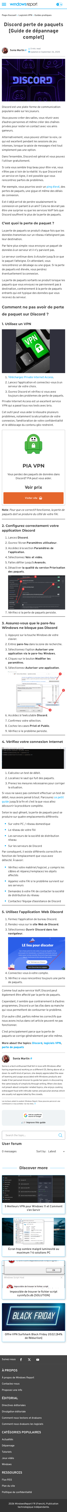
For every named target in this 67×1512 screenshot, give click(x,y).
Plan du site (8, 1486)
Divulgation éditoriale (14, 1411)
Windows (7, 1464)
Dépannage (8, 1445)
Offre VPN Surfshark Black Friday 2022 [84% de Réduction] (33, 1336)
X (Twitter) (29, 1359)
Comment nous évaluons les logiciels (22, 1424)
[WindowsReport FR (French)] (23, 4)
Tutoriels (7, 1452)
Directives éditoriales (14, 1405)
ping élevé (53, 187)
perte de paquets (13, 1047)
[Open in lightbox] (33, 351)
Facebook (20, 1359)
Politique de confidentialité (17, 1492)
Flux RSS (7, 1479)
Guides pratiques (43, 15)
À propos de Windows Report (18, 1377)
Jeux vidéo (8, 1458)
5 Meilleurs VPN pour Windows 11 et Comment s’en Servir (33, 1208)
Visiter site (31, 498)
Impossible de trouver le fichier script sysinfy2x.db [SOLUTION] (33, 1293)
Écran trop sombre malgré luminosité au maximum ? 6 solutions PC (33, 1251)
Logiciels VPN (25, 15)
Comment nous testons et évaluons (22, 1418)
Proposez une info (12, 1390)
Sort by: (41, 1151)
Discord (37, 1043)
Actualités (7, 1439)
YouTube (37, 1359)
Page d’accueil (9, 15)
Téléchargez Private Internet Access (30, 377)
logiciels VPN (52, 1043)
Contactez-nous (11, 1383)
